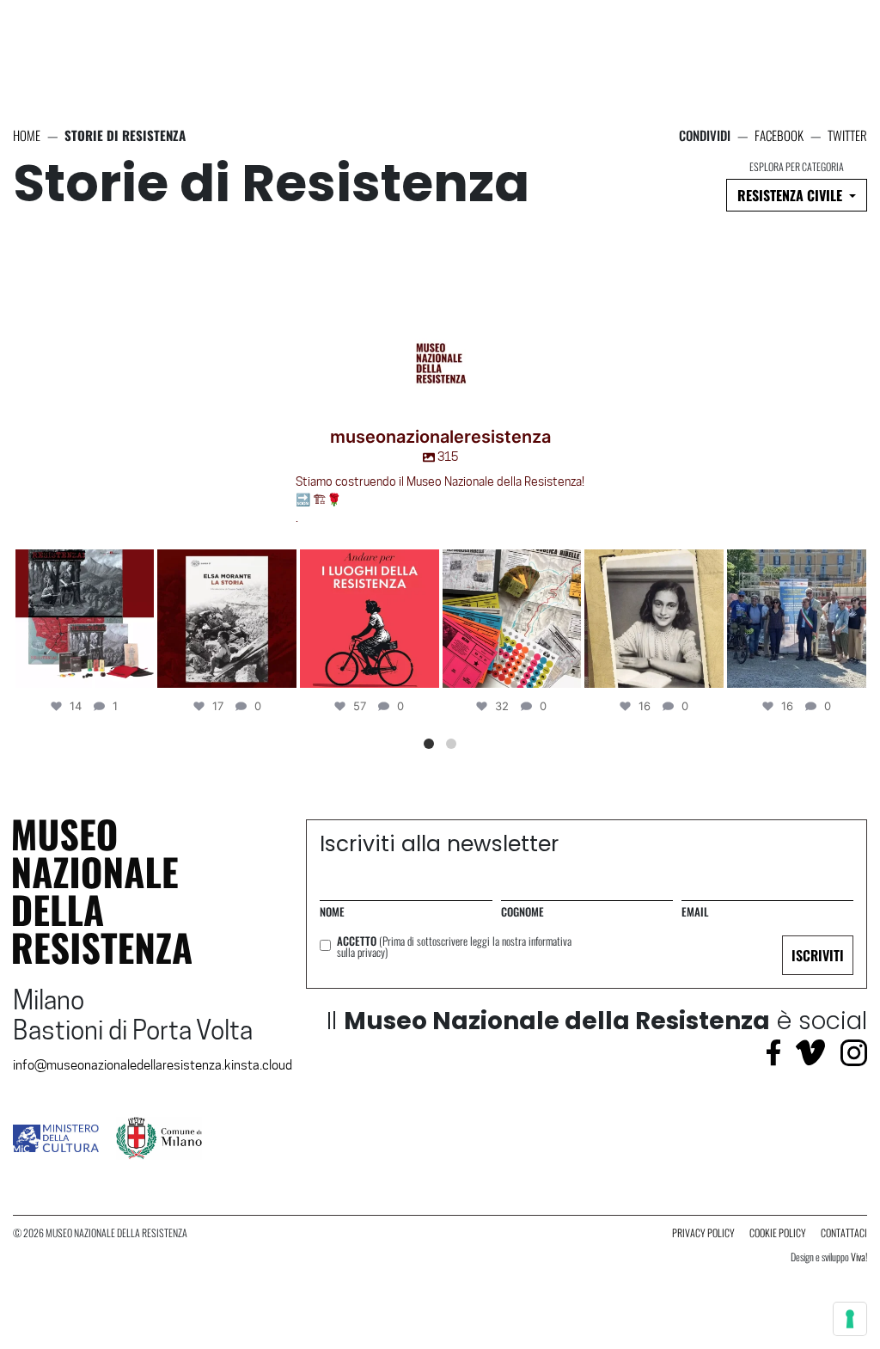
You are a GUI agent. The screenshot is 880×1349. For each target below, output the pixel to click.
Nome (332, 911)
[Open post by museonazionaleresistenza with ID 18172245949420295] (512, 619)
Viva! (859, 1256)
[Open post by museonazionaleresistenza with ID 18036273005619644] (654, 619)
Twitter (847, 135)
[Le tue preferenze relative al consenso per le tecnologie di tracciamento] (850, 1319)
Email (694, 911)
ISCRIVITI (817, 955)
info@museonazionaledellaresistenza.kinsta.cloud (152, 1065)
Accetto (454, 946)
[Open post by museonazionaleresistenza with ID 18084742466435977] (796, 619)
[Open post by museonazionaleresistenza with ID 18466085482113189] (85, 619)
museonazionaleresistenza (83, 564)
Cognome (522, 911)
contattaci (844, 1232)
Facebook (779, 135)
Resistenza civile (791, 195)
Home (26, 135)
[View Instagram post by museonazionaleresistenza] (138, 672)
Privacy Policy (703, 1232)
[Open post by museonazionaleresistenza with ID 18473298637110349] (369, 619)
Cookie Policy (777, 1232)
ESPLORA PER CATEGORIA (796, 167)
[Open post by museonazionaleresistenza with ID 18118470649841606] (226, 619)
